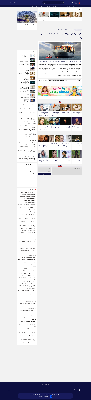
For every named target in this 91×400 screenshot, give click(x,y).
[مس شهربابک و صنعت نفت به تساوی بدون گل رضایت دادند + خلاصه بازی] (32, 65)
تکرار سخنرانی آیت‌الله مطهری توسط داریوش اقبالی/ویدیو (66, 128)
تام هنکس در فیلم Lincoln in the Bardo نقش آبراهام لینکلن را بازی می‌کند (66, 145)
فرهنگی (58, 6)
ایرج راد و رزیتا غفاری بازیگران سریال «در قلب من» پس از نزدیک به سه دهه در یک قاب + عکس (43, 146)
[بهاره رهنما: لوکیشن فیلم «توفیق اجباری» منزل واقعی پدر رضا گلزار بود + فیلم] (43, 121)
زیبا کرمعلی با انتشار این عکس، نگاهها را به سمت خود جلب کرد (55, 128)
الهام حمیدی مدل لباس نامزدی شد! (29, 136)
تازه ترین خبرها (33, 176)
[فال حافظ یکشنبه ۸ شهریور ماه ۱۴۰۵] (76, 14)
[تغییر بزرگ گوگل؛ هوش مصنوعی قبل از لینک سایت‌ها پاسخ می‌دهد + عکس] (32, 55)
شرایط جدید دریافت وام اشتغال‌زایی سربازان (28, 294)
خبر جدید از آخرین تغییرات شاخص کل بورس (28, 314)
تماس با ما (14, 2)
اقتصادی (74, 6)
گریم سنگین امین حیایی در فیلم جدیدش (66, 159)
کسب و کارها (32, 6)
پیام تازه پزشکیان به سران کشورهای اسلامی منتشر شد (27, 236)
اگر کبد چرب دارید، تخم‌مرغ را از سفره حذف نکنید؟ (27, 196)
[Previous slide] (19, 17)
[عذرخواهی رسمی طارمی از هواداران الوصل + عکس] (32, 101)
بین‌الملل (66, 6)
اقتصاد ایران (34, 167)
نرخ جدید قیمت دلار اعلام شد (24, 91)
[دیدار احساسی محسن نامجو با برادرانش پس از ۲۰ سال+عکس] (77, 121)
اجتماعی (62, 6)
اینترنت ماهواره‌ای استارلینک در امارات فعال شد (28, 273)
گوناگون (80, 9)
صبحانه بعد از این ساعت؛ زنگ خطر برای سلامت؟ (27, 192)
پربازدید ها (32, 105)
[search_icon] (44, 3)
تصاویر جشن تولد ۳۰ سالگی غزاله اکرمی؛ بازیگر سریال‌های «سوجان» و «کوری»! (43, 160)
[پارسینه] (75, 2)
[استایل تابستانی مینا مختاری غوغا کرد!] (54, 138)
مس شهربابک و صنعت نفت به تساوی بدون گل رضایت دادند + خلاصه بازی (24, 65)
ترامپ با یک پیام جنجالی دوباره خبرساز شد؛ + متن (27, 228)
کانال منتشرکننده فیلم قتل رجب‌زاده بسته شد (28, 328)
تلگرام (76, 390)
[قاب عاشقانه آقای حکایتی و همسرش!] (77, 154)
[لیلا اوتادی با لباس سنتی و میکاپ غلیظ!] (54, 154)
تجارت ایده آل (33, 174)
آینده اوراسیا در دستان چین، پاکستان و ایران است (27, 298)
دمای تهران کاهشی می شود (31, 316)
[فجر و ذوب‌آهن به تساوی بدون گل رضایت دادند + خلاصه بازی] (32, 60)
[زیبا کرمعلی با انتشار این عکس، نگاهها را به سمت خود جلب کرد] (54, 121)
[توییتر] (39, 80)
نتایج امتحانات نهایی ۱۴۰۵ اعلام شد (24, 69)
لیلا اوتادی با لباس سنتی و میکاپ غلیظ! (55, 159)
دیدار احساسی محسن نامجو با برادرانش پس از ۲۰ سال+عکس (77, 128)
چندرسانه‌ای (38, 6)
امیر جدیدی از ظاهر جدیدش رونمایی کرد (77, 144)
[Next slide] (35, 17)
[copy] (78, 80)
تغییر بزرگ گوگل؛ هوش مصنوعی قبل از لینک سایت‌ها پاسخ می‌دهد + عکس (24, 56)
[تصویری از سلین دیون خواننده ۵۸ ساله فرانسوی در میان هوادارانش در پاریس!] (43, 107)
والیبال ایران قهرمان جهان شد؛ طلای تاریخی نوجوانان (27, 248)
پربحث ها (20, 105)
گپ (81, 390)
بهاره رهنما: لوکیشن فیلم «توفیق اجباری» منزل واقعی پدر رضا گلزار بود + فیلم (43, 128)
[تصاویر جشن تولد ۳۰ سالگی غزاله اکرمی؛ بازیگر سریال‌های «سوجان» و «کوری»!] (43, 154)
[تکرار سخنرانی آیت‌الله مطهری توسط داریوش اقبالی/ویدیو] (65, 121)
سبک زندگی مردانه (33, 172)
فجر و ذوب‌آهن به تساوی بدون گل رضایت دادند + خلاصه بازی (24, 60)
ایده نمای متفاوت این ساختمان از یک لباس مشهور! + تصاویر (27, 25)
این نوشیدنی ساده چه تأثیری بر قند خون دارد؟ (28, 194)
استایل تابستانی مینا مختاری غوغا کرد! (54, 144)
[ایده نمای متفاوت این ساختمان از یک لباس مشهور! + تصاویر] (27, 17)
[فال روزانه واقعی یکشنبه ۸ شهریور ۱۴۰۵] (54, 14)
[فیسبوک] (43, 80)
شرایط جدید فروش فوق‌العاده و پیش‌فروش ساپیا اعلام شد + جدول (44, 19)
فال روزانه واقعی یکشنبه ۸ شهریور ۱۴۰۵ (54, 18)
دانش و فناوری (49, 6)
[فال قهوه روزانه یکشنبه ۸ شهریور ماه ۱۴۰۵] (65, 14)
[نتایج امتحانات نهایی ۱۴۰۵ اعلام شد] (32, 69)
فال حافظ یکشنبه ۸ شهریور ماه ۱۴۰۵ (76, 18)
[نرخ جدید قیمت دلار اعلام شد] (32, 91)
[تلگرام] (41, 80)
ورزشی (54, 6)
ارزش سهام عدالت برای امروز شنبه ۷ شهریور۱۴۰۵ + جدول (24, 88)
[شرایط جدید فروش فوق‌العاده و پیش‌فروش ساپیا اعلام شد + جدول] (44, 14)
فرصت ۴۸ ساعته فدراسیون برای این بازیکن (28, 275)
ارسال (44, 174)
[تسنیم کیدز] (60, 91)
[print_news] (46, 80)
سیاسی (70, 6)
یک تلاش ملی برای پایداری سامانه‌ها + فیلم (28, 230)
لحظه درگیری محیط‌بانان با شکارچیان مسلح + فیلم (27, 283)
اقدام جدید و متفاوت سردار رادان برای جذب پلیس (27, 281)
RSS (10, 2)
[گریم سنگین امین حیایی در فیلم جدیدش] (65, 154)
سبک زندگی (43, 6)
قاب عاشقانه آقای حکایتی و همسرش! (77, 159)
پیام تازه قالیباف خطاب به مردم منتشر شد (28, 257)
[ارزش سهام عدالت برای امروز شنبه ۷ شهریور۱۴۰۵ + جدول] (32, 87)
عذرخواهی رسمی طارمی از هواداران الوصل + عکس (25, 101)
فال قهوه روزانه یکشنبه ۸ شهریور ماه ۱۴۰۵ (65, 18)
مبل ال (35, 178)
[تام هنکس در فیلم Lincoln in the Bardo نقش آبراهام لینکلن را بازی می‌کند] (65, 138)
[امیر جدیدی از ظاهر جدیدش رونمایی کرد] (77, 138)
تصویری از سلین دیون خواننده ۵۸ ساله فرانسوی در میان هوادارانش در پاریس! (43, 114)
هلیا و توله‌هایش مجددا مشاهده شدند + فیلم (28, 330)
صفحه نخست (79, 6)
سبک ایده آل (34, 169)
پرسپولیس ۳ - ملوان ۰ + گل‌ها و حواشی (29, 268)
